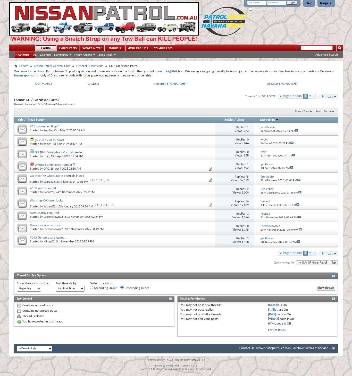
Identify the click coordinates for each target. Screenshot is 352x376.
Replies (229, 119)
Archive (298, 348)
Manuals (115, 48)
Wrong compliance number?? (55, 165)
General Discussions (89, 66)
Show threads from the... (34, 283)
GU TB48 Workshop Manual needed (59, 152)
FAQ (34, 54)
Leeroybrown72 (53, 216)
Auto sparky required (44, 213)
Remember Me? (262, 9)
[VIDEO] (273, 319)
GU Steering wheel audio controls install (57, 176)
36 (247, 201)
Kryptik (48, 130)
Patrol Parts (68, 48)
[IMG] (272, 314)
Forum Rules (277, 330)
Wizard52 (50, 206)
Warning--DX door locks (46, 200)
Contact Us (246, 348)
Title (20, 119)
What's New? (92, 48)
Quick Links (105, 54)
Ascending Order (105, 288)
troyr (46, 156)
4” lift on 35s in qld (43, 188)
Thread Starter (35, 119)
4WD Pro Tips (138, 48)
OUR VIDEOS (43, 83)
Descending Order (136, 288)
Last (330, 96)
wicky (47, 144)
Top (334, 262)
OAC (46, 168)
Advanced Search (326, 54)
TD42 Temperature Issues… (48, 237)
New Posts (22, 54)
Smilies (273, 309)
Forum (46, 48)
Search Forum (324, 111)
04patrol (49, 192)
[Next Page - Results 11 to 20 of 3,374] (323, 96)
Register (326, 3)
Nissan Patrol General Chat (52, 66)
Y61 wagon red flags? (44, 126)
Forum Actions (83, 54)
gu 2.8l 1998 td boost (49, 140)
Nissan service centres (45, 225)
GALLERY (93, 83)
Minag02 (49, 241)
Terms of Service (317, 348)
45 (247, 176)
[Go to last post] (296, 131)
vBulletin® (175, 365)
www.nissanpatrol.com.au (273, 348)
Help (309, 3)
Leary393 (49, 181)
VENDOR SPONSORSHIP (282, 83)
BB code (273, 305)
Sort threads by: (66, 283)
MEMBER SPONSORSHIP (170, 83)
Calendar (45, 54)
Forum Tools (302, 111)
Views (240, 119)
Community (61, 54)
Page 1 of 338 (292, 96)
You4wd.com (163, 48)
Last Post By (267, 119)
